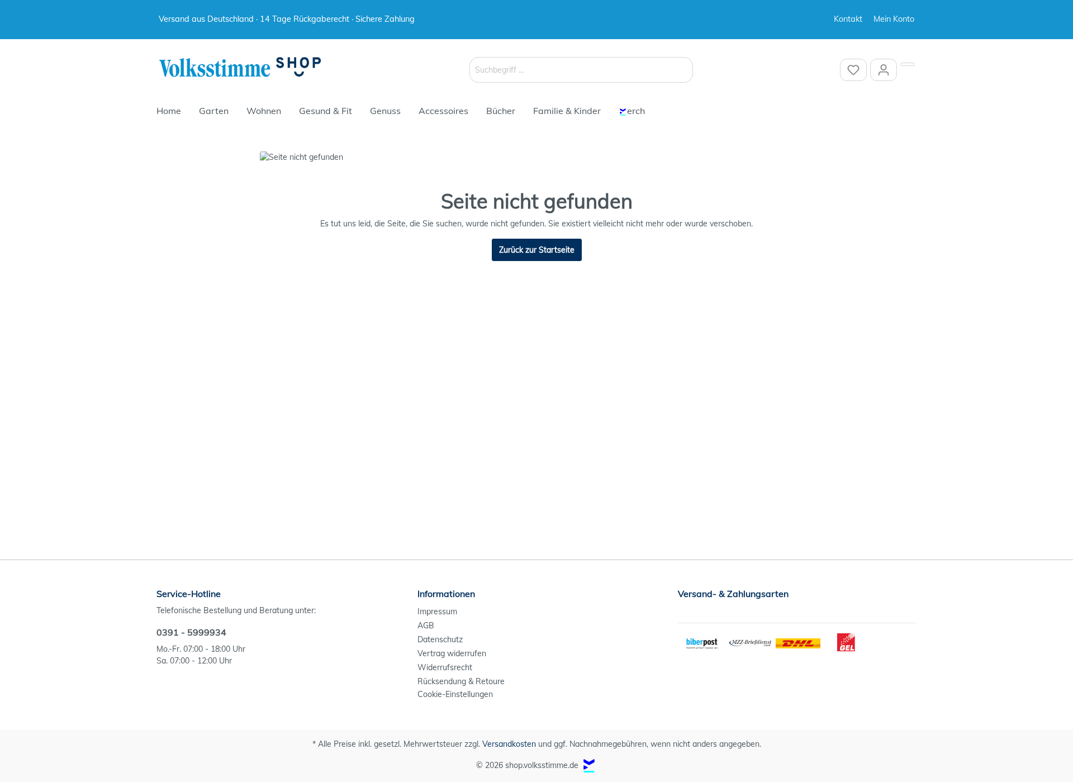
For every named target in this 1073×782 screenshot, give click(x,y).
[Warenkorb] (907, 64)
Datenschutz (440, 639)
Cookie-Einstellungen (455, 694)
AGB (425, 625)
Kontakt (848, 19)
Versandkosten (509, 744)
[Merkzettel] (853, 69)
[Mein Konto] (883, 69)
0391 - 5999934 (191, 632)
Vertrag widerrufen (451, 653)
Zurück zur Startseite (537, 250)
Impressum (437, 611)
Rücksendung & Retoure (461, 681)
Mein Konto (893, 19)
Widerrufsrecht (444, 667)
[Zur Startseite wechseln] (240, 68)
